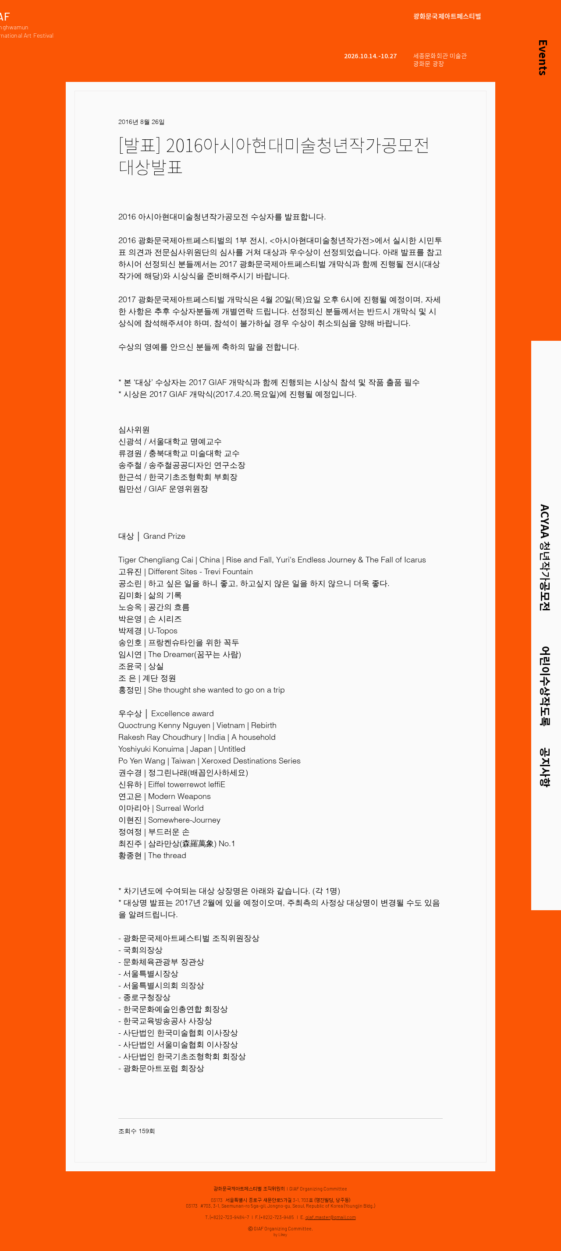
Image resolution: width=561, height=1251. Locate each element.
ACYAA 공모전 (545, 557)
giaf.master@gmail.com (330, 1217)
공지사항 (545, 767)
